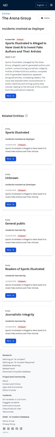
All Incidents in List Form (14, 399)
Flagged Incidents (11, 402)
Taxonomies (8, 412)
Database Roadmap (12, 365)
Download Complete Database (17, 371)
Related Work (9, 368)
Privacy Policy (9, 424)
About (5, 381)
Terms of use (8, 421)
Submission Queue (11, 405)
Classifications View (12, 408)
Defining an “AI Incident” (14, 359)
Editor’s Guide (9, 390)
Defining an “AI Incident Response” (19, 362)
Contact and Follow (11, 384)
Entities (6, 13)
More (9, 96)
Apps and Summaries (13, 387)
